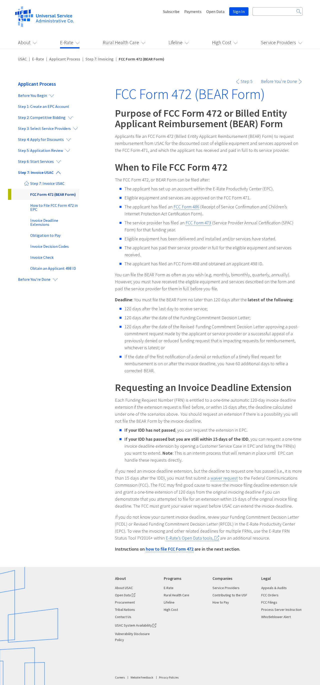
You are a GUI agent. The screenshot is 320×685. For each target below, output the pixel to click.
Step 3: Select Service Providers (44, 128)
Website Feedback (141, 677)
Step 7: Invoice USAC (36, 172)
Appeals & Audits (274, 588)
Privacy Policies (168, 677)
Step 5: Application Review (40, 150)
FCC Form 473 (198, 223)
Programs (172, 578)
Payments (193, 11)
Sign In (239, 11)
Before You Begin (32, 95)
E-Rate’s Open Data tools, (190, 538)
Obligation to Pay (45, 235)
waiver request (224, 478)
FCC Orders (269, 595)
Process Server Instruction (281, 609)
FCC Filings (269, 602)
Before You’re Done (34, 279)
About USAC (124, 588)
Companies (222, 578)
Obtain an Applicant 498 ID (53, 268)
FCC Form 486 (186, 207)
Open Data (215, 11)
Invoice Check (42, 257)
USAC (22, 58)
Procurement (125, 602)
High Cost (221, 42)
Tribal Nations (125, 609)
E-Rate (66, 42)
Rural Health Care (121, 42)
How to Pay (220, 602)
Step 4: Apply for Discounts (41, 139)
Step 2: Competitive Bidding (42, 117)
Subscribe (171, 11)
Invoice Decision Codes (49, 246)
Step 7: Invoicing (100, 58)
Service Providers (278, 42)
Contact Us (123, 617)
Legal (266, 578)
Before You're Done (279, 81)
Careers (120, 677)
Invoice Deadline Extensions (44, 222)
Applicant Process (64, 58)
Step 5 (246, 81)
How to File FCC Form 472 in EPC (54, 207)
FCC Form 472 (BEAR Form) (53, 194)
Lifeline (175, 42)
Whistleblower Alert (276, 617)
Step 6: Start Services (36, 161)
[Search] (298, 11)
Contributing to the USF (229, 595)
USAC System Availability (133, 625)
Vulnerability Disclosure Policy (132, 637)
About (24, 42)
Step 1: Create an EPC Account (43, 106)
